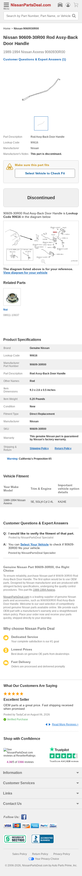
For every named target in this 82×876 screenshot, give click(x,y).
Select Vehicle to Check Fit (45, 173)
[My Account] (68, 4)
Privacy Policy (61, 854)
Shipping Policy (39, 448)
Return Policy (63, 448)
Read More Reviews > (65, 724)
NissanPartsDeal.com (16, 596)
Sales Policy (19, 854)
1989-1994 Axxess (44, 589)
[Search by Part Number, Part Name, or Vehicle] (74, 15)
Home (6, 28)
